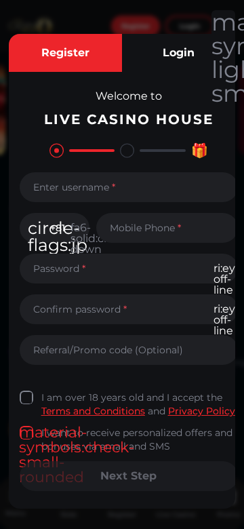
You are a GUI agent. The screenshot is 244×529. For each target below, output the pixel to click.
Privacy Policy (201, 411)
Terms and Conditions (93, 411)
